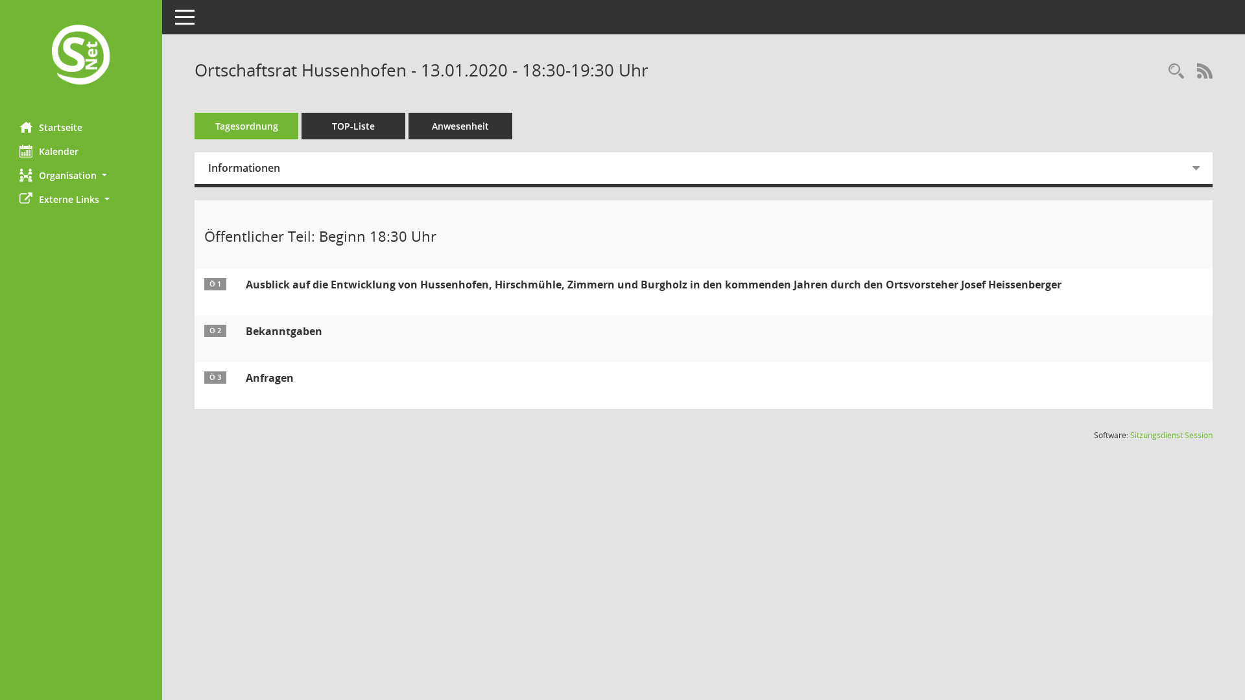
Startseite (60, 127)
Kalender (58, 151)
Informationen (244, 168)
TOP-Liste (353, 126)
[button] (81, 175)
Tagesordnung (246, 126)
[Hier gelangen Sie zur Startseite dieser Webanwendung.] (81, 56)
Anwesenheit (460, 126)
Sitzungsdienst (1171, 435)
